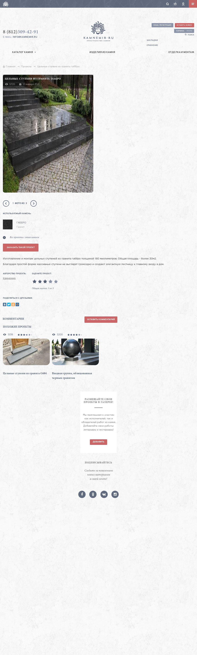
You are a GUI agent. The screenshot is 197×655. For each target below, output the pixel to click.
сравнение (152, 45)
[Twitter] (9, 304)
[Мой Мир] (17, 304)
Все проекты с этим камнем (24, 237)
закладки (152, 40)
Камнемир (9, 278)
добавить (98, 442)
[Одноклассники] (13, 304)
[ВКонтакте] (4, 304)
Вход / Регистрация (162, 25)
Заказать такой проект (21, 247)
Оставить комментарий (101, 319)
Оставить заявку (184, 25)
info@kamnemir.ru (25, 37)
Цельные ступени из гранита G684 (25, 373)
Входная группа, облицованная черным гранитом (72, 375)
